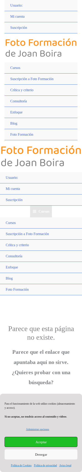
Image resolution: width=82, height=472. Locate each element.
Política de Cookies (21, 465)
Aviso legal (65, 465)
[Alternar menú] (69, 62)
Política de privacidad (45, 465)
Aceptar (41, 442)
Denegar (41, 454)
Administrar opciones (37, 429)
